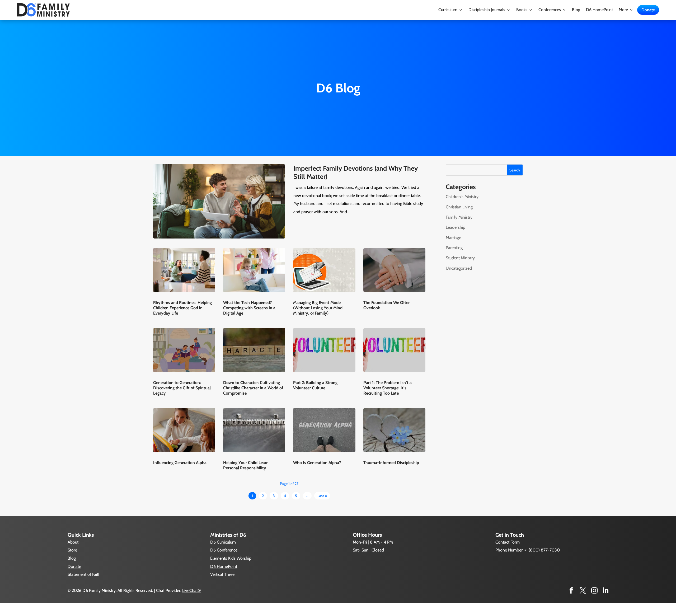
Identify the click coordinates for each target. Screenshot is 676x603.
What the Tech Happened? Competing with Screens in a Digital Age (249, 308)
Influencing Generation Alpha (179, 462)
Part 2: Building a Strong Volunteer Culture (315, 385)
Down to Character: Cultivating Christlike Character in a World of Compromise (253, 388)
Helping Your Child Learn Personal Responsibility (246, 465)
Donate (648, 9)
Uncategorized (459, 268)
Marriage (453, 237)
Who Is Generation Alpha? (317, 462)
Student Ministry (460, 257)
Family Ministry (459, 217)
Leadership (455, 227)
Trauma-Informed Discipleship (391, 462)
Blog (576, 10)
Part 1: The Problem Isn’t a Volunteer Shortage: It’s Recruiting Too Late (387, 388)
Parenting (454, 247)
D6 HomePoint (599, 10)
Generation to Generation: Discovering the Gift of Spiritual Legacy (182, 388)
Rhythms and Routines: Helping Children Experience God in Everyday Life (182, 308)
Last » (322, 495)
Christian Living (459, 206)
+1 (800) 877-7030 (542, 550)
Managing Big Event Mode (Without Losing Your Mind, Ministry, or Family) (318, 308)
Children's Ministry (462, 196)
